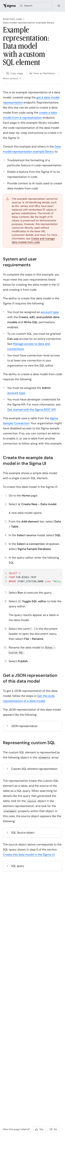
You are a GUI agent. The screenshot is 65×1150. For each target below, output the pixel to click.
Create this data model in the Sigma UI (29, 854)
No (55, 1129)
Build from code (12, 19)
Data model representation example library (28, 22)
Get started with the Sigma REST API (31, 409)
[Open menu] (59, 6)
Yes (41, 1129)
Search (28, 5)
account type (50, 312)
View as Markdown (44, 73)
